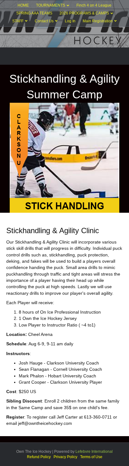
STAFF (17, 21)
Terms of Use (91, 457)
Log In (70, 21)
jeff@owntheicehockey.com (45, 423)
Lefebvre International (94, 451)
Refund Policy (39, 457)
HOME (23, 5)
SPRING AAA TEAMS (34, 13)
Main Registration (98, 21)
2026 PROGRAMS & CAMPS (84, 13)
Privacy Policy (65, 457)
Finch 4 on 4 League (93, 5)
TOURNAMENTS (50, 5)
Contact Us (44, 21)
